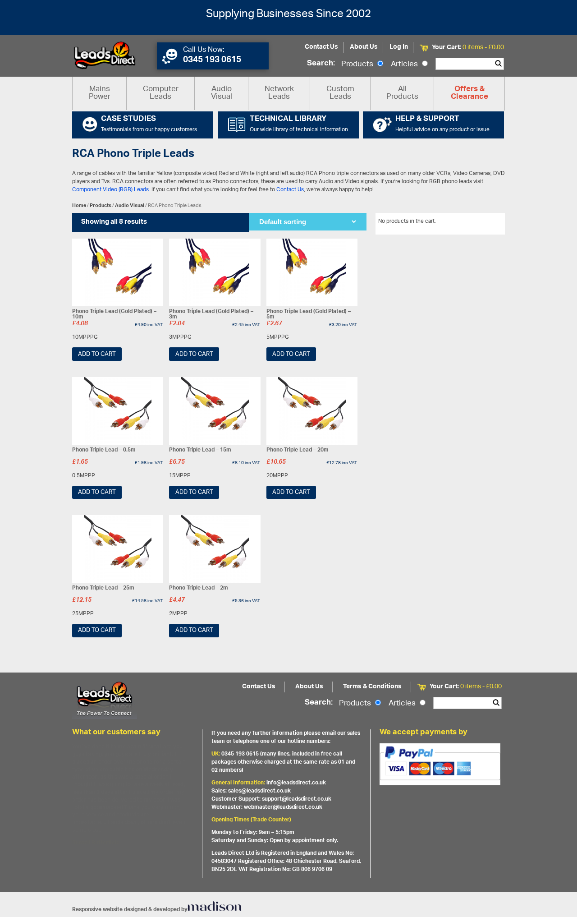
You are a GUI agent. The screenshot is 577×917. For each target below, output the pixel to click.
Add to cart (97, 354)
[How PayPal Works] (440, 764)
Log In (398, 47)
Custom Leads (340, 93)
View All (488, 223)
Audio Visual (221, 93)
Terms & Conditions (372, 687)
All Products (402, 93)
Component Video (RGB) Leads (110, 190)
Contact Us (321, 47)
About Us (364, 47)
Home (79, 205)
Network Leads (279, 93)
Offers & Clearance (469, 93)
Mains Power (99, 93)
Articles (405, 64)
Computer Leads (161, 93)
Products (358, 64)
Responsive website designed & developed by (130, 909)
